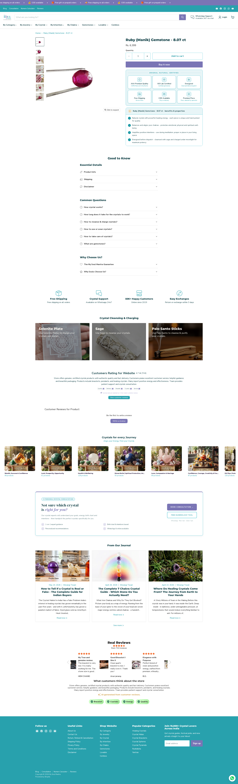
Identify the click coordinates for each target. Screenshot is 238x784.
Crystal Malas (138, 734)
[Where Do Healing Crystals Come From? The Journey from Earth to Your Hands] (176, 565)
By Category (9, 25)
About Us (72, 731)
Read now (61, 618)
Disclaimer (72, 752)
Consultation (13, 9)
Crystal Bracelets (139, 738)
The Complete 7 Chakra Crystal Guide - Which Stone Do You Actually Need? (119, 592)
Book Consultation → (182, 507)
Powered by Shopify (42, 777)
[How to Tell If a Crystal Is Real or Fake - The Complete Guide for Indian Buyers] (62, 565)
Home (38, 33)
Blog (5, 9)
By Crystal (40, 25)
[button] (223, 17)
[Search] (182, 17)
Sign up (197, 743)
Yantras (135, 752)
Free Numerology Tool (182, 515)
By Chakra (72, 25)
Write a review (119, 421)
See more (117, 625)
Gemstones (88, 25)
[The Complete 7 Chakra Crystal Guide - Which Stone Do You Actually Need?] (119, 565)
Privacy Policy (73, 745)
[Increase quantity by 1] (147, 56)
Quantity (129, 50)
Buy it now (164, 64)
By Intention (57, 25)
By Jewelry (25, 25)
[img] (119, 646)
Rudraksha (136, 749)
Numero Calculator (28, 9)
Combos (115, 25)
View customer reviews (119, 397)
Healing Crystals (139, 731)
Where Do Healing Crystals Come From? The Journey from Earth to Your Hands (175, 592)
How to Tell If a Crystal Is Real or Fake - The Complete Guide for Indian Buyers (62, 592)
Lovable (103, 25)
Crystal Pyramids (139, 745)
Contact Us (72, 734)
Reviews (40, 9)
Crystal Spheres (139, 741)
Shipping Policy (74, 741)
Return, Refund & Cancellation (80, 738)
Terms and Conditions (77, 749)
